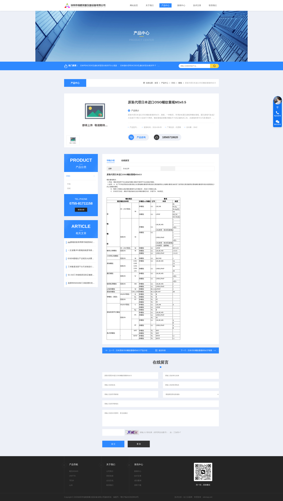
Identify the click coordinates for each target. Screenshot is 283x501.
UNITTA (72, 476)
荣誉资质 (109, 476)
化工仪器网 (187, 497)
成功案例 (137, 480)
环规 (69, 184)
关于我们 (150, 5)
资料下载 (137, 485)
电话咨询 (277, 116)
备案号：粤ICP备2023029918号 (126, 497)
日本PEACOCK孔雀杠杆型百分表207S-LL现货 (98, 65)
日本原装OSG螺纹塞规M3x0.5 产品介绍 (131, 350)
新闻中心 (181, 5)
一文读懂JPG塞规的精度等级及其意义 (82, 250)
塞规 (180, 83)
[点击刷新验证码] (132, 432)
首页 (156, 83)
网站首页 (134, 5)
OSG (173, 83)
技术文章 (197, 5)
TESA (71, 480)
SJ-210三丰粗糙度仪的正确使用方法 (82, 275)
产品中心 (165, 5)
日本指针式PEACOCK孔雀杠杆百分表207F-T (138, 65)
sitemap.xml (207, 497)
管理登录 (197, 497)
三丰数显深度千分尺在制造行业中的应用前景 (82, 267)
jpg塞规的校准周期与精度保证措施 (82, 242)
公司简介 (109, 471)
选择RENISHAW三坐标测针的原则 (82, 283)
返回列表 (162, 350)
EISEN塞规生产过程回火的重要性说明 (82, 258)
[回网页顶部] (277, 107)
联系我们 (213, 5)
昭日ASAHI (73, 471)
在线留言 (125, 160)
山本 (71, 485)
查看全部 (81, 210)
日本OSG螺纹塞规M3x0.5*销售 (200, 350)
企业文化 (109, 480)
